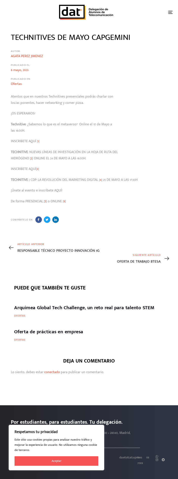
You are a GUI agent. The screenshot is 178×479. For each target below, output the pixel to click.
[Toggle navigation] (170, 12)
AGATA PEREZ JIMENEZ (27, 56)
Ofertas (16, 84)
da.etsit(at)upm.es (130, 457)
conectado (52, 372)
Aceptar (56, 460)
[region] (56, 447)
